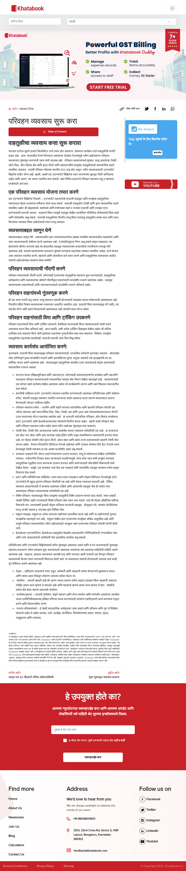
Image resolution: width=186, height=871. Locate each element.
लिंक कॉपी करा (129, 108)
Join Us (14, 827)
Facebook (152, 799)
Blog (12, 836)
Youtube (151, 841)
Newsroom (16, 817)
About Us (15, 808)
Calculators (16, 845)
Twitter (150, 810)
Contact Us (16, 854)
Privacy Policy (45, 866)
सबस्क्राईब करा (93, 757)
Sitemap (69, 866)
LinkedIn (151, 831)
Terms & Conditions (15, 866)
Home (13, 799)
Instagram (152, 820)
